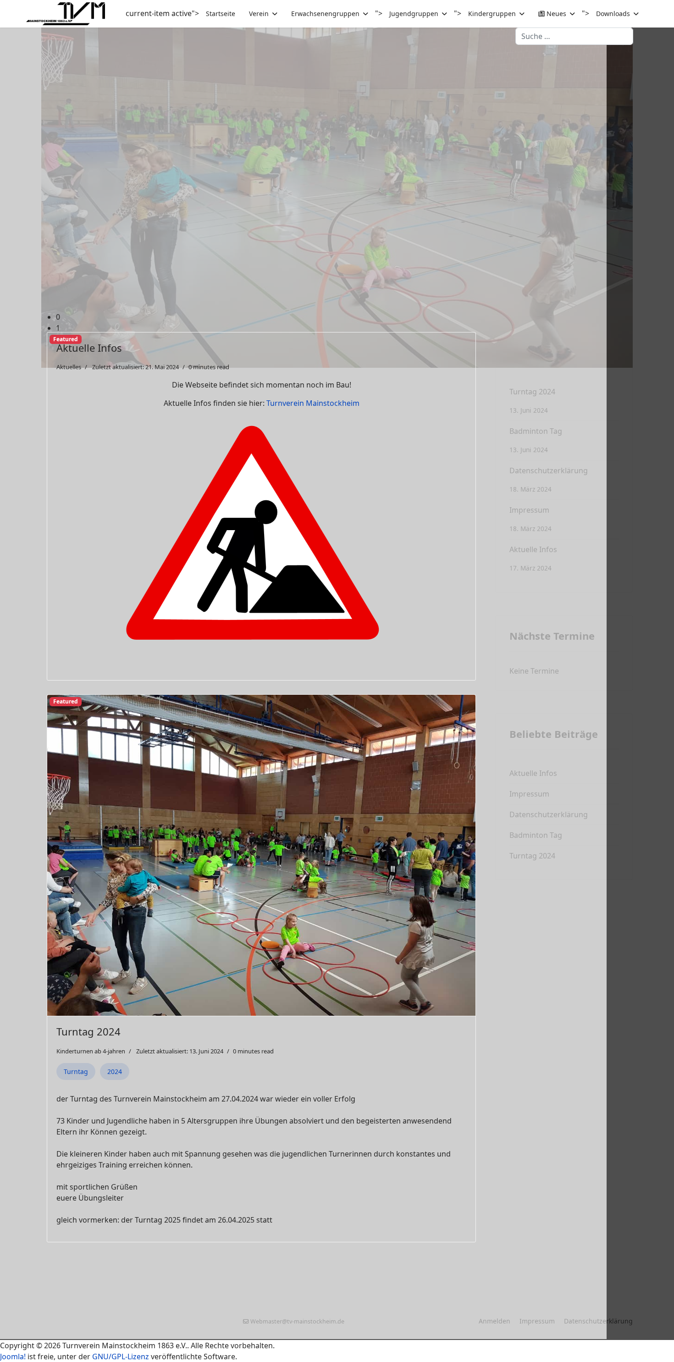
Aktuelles (68, 367)
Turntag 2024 (88, 1031)
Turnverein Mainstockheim (312, 403)
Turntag (76, 1071)
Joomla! (13, 1356)
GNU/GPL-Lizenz (120, 1356)
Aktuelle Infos (89, 347)
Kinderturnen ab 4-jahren (90, 1051)
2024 (114, 1071)
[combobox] (574, 36)
